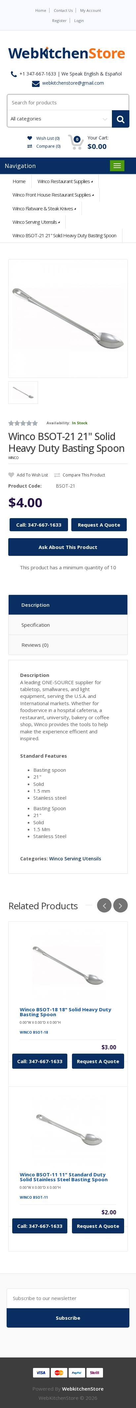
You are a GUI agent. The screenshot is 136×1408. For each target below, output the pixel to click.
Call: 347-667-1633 (38, 524)
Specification (35, 624)
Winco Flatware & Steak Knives (43, 208)
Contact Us (63, 10)
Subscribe (68, 1317)
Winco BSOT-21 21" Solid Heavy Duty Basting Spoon (64, 235)
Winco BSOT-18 (34, 1032)
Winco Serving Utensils (35, 222)
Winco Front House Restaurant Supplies (52, 194)
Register (59, 20)
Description (35, 604)
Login (79, 20)
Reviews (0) (35, 644)
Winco (13, 457)
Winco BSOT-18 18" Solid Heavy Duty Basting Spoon (65, 1012)
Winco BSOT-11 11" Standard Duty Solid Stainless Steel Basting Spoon (64, 1177)
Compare (47, 146)
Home (40, 10)
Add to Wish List (32, 475)
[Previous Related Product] (104, 905)
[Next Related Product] (120, 905)
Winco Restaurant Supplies (64, 181)
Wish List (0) (47, 138)
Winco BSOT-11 (34, 1197)
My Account (90, 10)
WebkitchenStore (83, 1388)
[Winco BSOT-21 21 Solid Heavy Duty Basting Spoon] (68, 319)
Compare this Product (83, 475)
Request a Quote (98, 1061)
